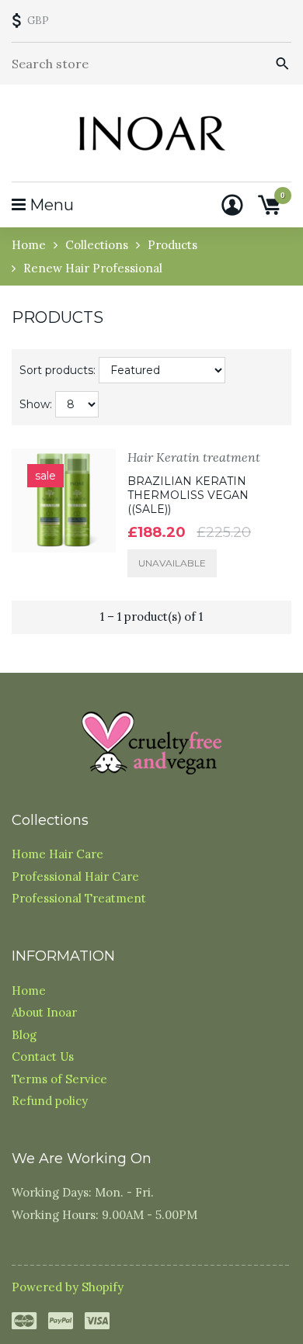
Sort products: (57, 370)
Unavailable (172, 563)
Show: (35, 404)
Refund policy (50, 1100)
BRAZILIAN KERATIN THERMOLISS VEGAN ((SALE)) (188, 495)
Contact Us (43, 1056)
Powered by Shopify (68, 1287)
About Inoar (44, 1012)
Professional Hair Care (75, 876)
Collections (96, 244)
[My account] (232, 205)
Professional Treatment (79, 898)
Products (172, 244)
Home (29, 244)
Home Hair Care (57, 854)
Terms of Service (59, 1079)
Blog (24, 1034)
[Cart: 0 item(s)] (269, 205)
